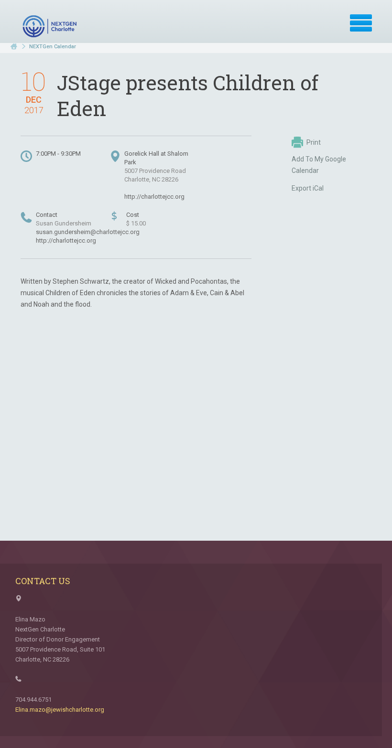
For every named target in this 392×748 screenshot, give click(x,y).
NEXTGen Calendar (52, 46)
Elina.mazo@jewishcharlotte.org (59, 709)
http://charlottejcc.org (154, 196)
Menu (361, 23)
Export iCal (308, 188)
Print (313, 142)
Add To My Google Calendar (319, 164)
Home (14, 46)
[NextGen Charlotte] (51, 26)
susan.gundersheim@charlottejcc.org (88, 231)
